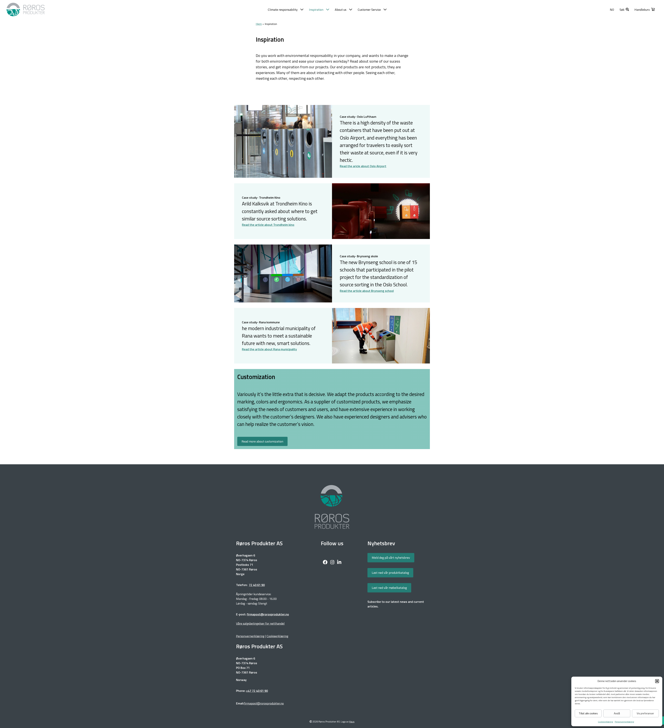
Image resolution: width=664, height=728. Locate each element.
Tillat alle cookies (588, 713)
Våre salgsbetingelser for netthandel (260, 623)
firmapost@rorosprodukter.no (264, 703)
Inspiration (316, 9)
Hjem (259, 24)
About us (340, 9)
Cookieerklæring (605, 721)
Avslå (617, 713)
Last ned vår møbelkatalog (389, 587)
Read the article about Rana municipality (269, 349)
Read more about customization (262, 441)
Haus (351, 722)
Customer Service (369, 9)
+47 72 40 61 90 (257, 690)
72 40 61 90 (257, 585)
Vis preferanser (645, 713)
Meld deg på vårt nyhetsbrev (391, 557)
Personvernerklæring (624, 721)
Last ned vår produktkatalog (390, 572)
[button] (657, 681)
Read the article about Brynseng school (367, 290)
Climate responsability (283, 9)
